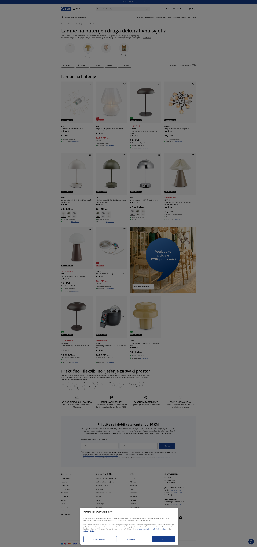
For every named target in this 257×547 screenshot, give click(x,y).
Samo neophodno (133, 539)
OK (163, 539)
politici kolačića (88, 531)
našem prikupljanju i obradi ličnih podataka (151, 529)
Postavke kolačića (98, 539)
